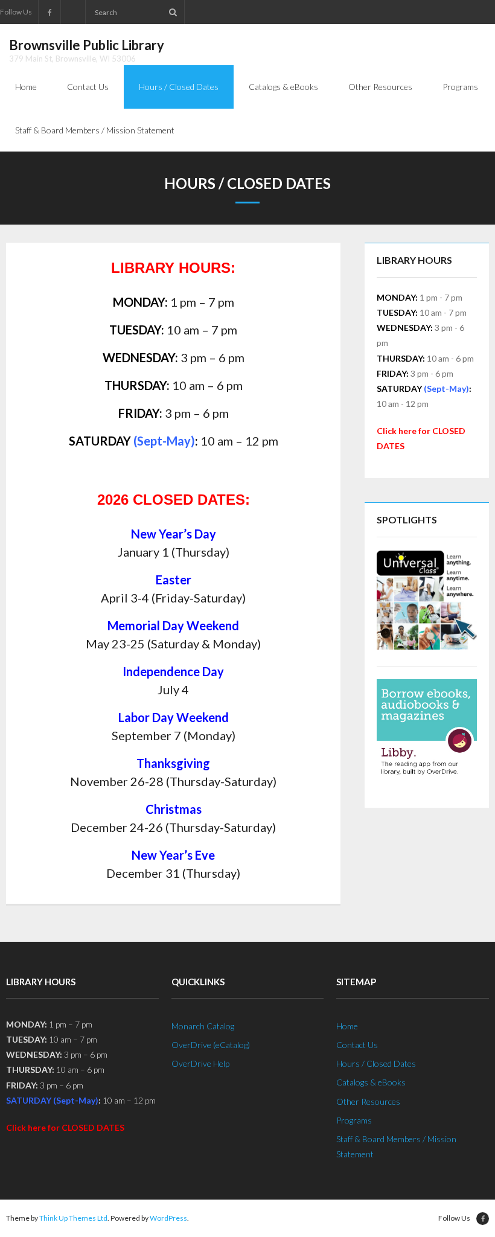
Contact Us (357, 1045)
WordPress (168, 1218)
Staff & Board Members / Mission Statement (396, 1146)
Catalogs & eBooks (371, 1082)
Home (347, 1026)
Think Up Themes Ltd (73, 1218)
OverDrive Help (200, 1063)
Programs (354, 1120)
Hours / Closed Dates (376, 1063)
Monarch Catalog (202, 1026)
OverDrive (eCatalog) (210, 1045)
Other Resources (368, 1101)
